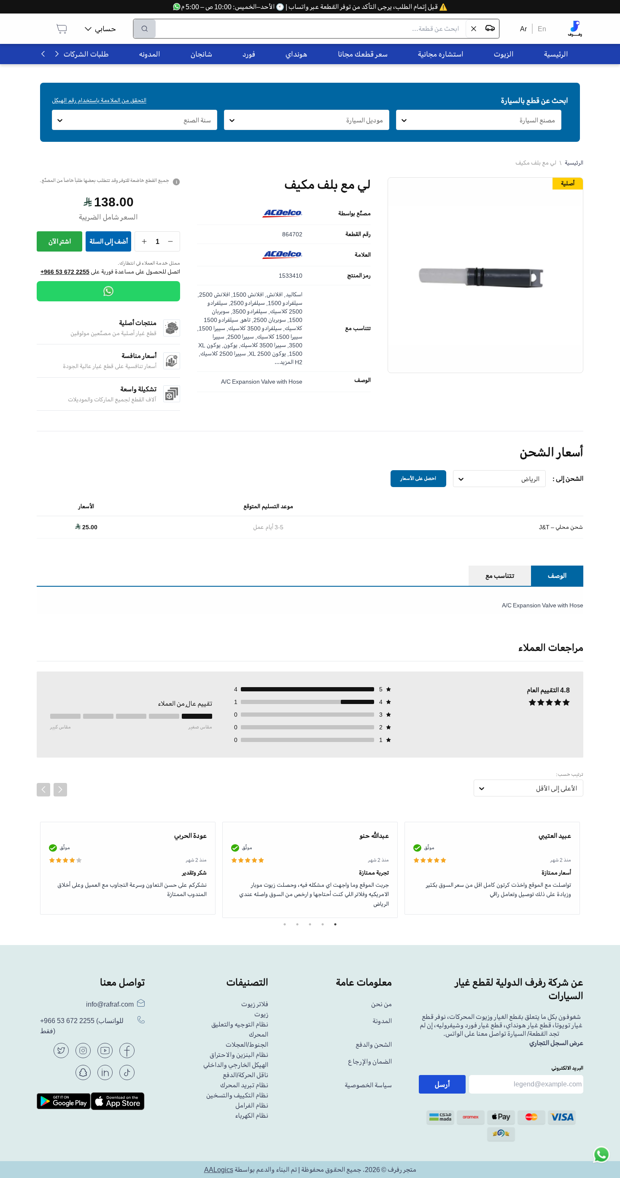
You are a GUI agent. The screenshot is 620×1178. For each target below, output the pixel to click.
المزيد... (284, 362)
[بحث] (145, 28)
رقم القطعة (358, 234)
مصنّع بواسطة (354, 213)
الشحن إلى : (568, 478)
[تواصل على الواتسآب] (601, 1159)
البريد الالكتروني (567, 1068)
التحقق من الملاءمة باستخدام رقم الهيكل (99, 100)
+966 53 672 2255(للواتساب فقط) (82, 1025)
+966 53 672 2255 (64, 271)
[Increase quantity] (144, 241)
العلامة (363, 255)
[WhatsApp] (108, 291)
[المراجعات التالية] (60, 789)
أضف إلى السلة (108, 241)
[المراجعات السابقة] (43, 789)
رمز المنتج (359, 275)
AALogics (218, 1169)
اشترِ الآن (60, 241)
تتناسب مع (358, 328)
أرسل (442, 1084)
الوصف (362, 380)
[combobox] (555, 120)
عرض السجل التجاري (556, 1043)
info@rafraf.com (110, 1004)
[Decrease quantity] (170, 241)
